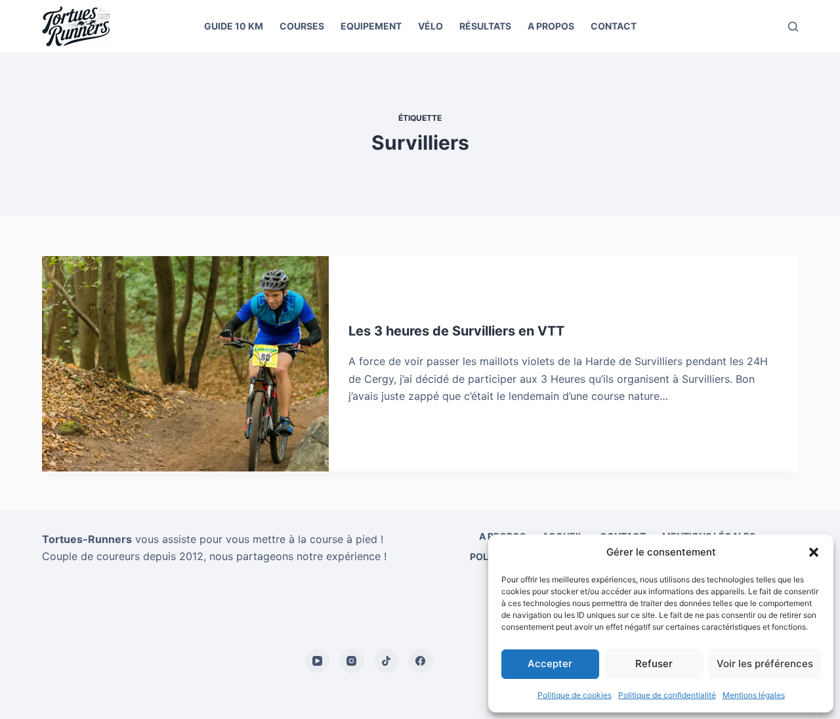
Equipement (371, 26)
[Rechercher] (793, 27)
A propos (551, 26)
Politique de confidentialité (667, 695)
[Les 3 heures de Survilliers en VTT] (185, 363)
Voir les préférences (765, 663)
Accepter (550, 663)
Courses (302, 26)
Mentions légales (754, 695)
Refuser (654, 663)
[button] (813, 552)
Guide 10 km (233, 26)
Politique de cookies (574, 695)
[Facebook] (420, 661)
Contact (614, 26)
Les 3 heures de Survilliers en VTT (456, 331)
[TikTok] (386, 661)
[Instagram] (351, 661)
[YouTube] (317, 661)
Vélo (430, 26)
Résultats (485, 26)
